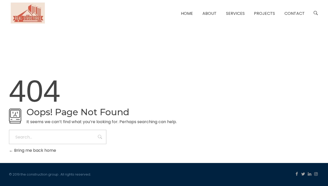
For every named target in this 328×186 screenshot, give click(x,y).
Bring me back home (34, 150)
